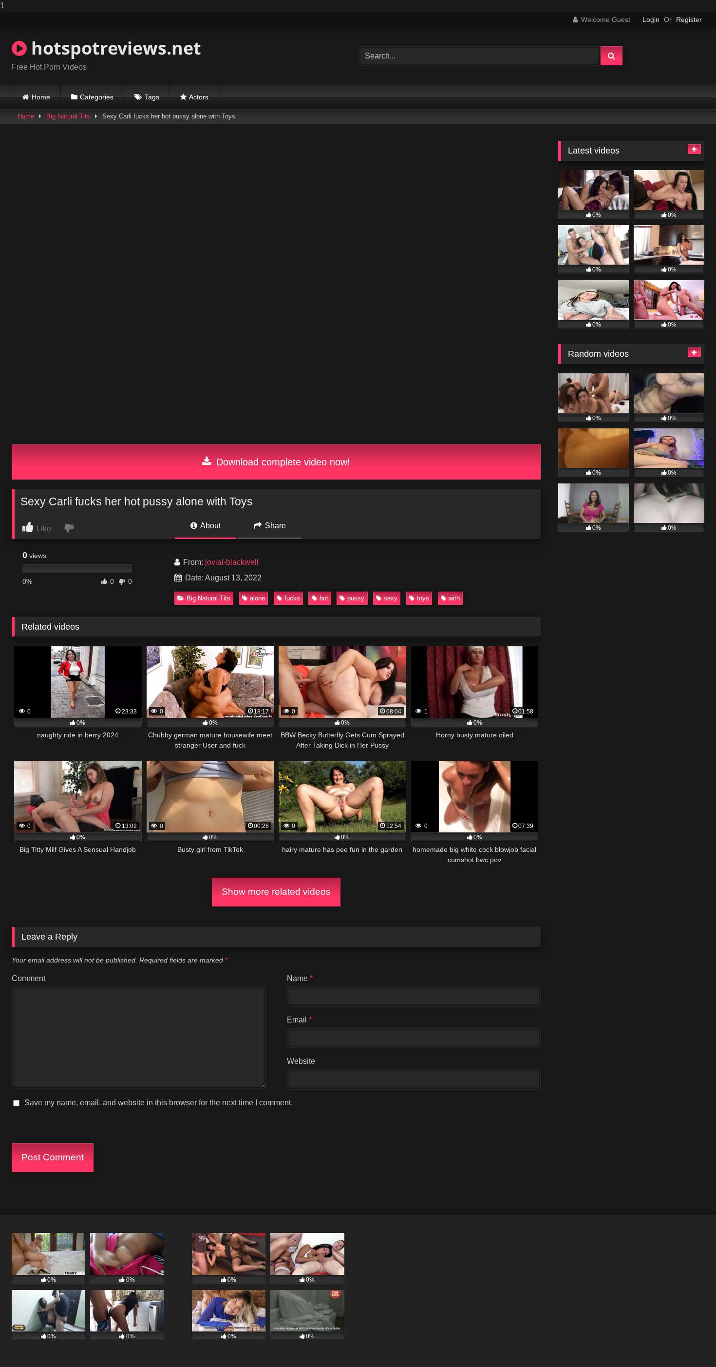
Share (274, 525)
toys (423, 598)
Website (301, 1061)
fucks (292, 598)
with (454, 598)
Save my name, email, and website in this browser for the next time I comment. (158, 1102)
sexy (390, 598)
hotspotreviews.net (114, 48)
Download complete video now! (281, 462)
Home (41, 97)
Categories (96, 97)
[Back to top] (686, 1340)
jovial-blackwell (232, 562)
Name (300, 978)
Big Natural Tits (68, 116)
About (210, 525)
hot (324, 598)
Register (689, 19)
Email (299, 1020)
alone (257, 598)
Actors (198, 97)
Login (650, 19)
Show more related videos (276, 891)
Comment (28, 978)
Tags (152, 97)
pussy (355, 598)
